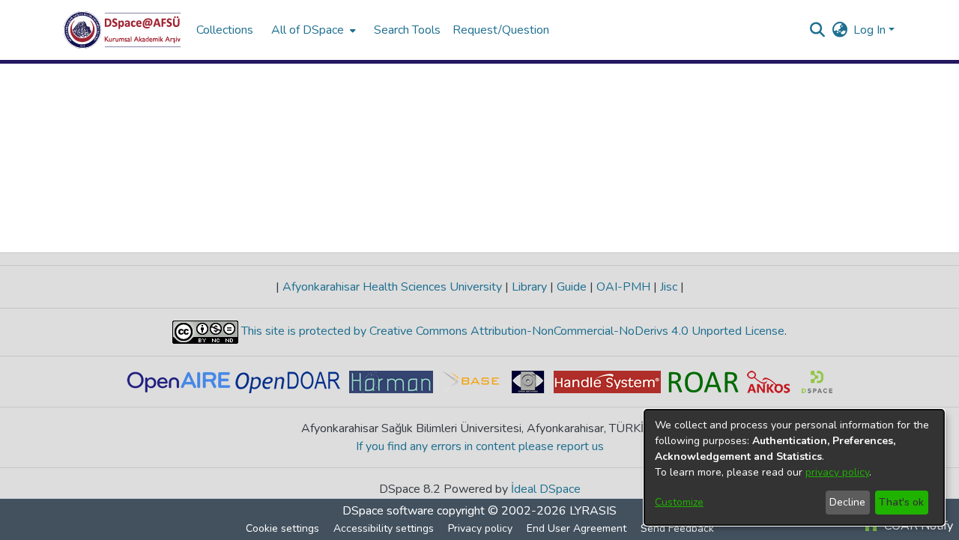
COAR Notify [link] (917, 526)
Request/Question (501, 30)
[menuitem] (312, 30)
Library (529, 287)
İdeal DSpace (546, 489)
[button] (122, 30)
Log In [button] (871, 30)
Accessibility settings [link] (383, 528)
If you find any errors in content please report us (480, 446)
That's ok (901, 502)
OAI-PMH (623, 287)
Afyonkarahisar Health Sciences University (392, 287)
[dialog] (794, 467)
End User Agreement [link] (576, 528)
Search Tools (407, 30)
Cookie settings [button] (282, 528)
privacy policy (837, 472)
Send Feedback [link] (677, 528)
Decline (847, 502)
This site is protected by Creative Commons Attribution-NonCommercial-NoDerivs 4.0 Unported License (511, 331)
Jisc (668, 287)
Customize (679, 502)
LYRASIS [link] (593, 511)
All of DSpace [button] (307, 30)
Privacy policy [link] (480, 528)
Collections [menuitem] (224, 30)
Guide (572, 287)
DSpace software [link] (388, 511)
